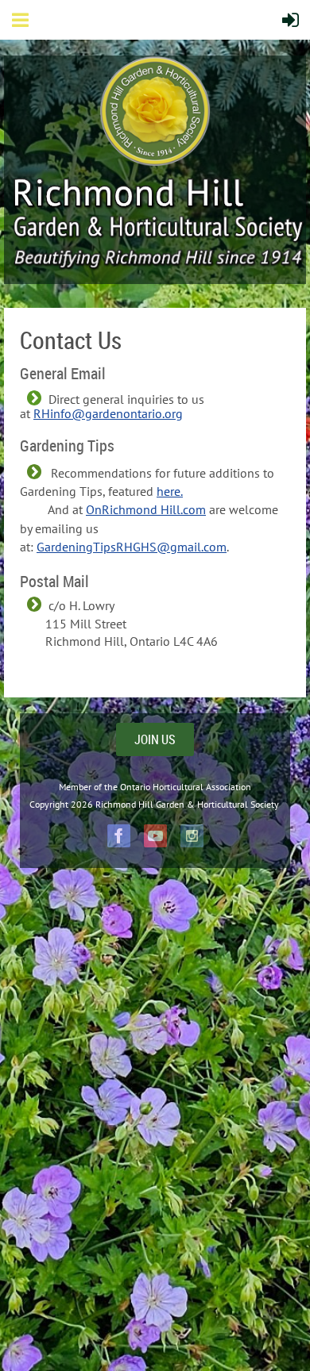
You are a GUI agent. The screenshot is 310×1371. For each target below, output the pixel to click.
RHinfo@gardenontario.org (108, 413)
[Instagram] (191, 835)
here (168, 491)
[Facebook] (118, 835)
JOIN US (155, 739)
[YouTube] (155, 835)
